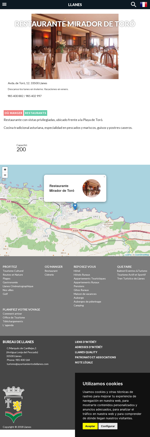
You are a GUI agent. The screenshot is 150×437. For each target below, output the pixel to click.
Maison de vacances (85, 293)
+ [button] (5, 169)
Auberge (79, 297)
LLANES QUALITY (86, 352)
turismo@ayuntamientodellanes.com (27, 363)
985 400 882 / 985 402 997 (25, 96)
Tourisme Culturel (13, 270)
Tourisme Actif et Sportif (131, 274)
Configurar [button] (108, 426)
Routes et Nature (13, 274)
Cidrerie (49, 274)
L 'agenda (8, 325)
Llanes (75, 4)
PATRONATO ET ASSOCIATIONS (95, 357)
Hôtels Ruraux (82, 274)
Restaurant (51, 270)
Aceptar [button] (90, 426)
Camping (79, 305)
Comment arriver (12, 313)
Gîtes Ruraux (81, 290)
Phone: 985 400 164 (18, 359)
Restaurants (35, 113)
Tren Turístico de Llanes (131, 278)
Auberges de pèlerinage (87, 301)
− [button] (5, 175)
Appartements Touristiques (90, 278)
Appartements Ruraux (86, 282)
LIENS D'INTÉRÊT (86, 341)
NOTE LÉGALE (84, 362)
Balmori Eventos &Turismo (132, 270)
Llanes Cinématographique (18, 286)
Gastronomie (10, 282)
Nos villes (8, 290)
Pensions (79, 286)
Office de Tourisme (14, 317)
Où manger (13, 113)
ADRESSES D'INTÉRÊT (89, 347)
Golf (5, 293)
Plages (6, 278)
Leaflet (128, 254)
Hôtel (77, 270)
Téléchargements (13, 321)
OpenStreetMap (142, 254)
